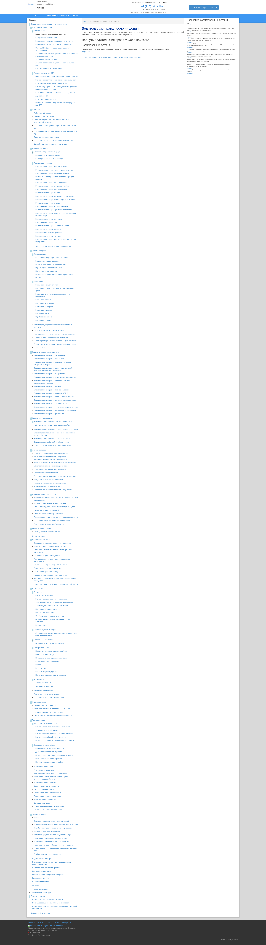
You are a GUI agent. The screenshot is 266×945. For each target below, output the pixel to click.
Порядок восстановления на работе (49, 762)
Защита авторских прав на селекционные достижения (55, 400)
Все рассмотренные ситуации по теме (111, 57)
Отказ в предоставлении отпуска (46, 786)
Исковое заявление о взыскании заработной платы (55, 740)
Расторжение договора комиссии (48, 236)
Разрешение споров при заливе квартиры (51, 257)
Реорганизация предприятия (45, 799)
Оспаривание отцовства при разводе (49, 643)
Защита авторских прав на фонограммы (49, 413)
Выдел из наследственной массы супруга (50, 546)
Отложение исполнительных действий (48, 510)
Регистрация (66, 923)
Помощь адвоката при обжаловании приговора (50, 903)
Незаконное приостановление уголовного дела (52, 841)
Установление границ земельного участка (50, 483)
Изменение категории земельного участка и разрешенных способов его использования (51, 457)
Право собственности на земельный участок (51, 453)
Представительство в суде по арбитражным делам (53, 140)
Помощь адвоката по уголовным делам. (47, 899)
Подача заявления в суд (41, 858)
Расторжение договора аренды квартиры (51, 189)
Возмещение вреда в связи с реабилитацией (51, 821)
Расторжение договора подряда (47, 203)
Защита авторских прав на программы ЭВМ (51, 393)
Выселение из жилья (43, 320)
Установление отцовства (43, 690)
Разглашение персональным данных (48, 796)
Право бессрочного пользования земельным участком (55, 476)
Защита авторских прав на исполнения (49, 359)
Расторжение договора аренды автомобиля (52, 186)
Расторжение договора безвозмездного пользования (55, 199)
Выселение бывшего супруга (46, 285)
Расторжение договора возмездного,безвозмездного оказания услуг (55, 214)
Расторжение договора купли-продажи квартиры (54, 170)
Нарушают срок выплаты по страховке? (49, 712)
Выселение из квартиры (44, 306)
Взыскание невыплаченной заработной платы (53, 727)
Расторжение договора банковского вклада (52, 226)
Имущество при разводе (44, 654)
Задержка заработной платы (46, 730)
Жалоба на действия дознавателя (47, 831)
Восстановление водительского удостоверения (53, 44)
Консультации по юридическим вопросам (48, 874)
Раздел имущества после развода (47, 694)
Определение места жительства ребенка (49, 697)
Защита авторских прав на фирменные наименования (55, 410)
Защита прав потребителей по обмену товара (51, 442)
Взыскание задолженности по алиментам (51, 599)
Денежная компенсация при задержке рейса (52, 425)
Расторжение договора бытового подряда (51, 206)
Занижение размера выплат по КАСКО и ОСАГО (52, 709)
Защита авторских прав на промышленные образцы (54, 396)
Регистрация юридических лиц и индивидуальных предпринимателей (51, 863)
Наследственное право (41, 539)
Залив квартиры (40, 254)
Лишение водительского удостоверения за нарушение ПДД (56, 64)
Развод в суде (40, 668)
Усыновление (39, 679)
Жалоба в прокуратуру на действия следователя (53, 828)
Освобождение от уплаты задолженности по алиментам (52, 620)
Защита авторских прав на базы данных (49, 355)
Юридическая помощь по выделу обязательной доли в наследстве (55, 579)
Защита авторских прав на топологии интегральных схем (56, 407)
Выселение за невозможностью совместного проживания (52, 295)
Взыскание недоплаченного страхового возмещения (55, 80)
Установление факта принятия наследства (50, 575)
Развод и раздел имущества (46, 671)
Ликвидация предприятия (44, 770)
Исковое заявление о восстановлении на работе (54, 755)
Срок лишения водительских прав (48, 68)
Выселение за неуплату (44, 303)
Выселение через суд (43, 310)
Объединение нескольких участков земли (50, 469)
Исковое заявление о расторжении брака (51, 658)
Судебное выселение (43, 317)
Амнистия (37, 817)
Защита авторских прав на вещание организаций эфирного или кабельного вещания (53, 369)
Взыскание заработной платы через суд (50, 737)
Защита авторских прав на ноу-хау (47, 386)
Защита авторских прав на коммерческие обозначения (55, 377)
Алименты (38, 592)
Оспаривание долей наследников (47, 555)
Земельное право (39, 450)
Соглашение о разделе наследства (47, 571)
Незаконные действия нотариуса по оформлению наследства (53, 551)
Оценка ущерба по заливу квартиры (49, 267)
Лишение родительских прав (45, 629)
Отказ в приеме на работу (44, 789)
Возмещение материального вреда (49, 158)
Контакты (40, 923)
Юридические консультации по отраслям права (49, 24)
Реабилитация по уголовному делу (47, 854)
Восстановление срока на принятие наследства (52, 543)
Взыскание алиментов (44, 595)
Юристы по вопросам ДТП (45, 99)
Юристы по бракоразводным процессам (50, 675)
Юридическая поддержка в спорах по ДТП (51, 83)
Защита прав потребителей (43, 418)
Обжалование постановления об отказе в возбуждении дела (55, 849)
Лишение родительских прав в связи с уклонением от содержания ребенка (56, 634)
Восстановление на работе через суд (49, 748)
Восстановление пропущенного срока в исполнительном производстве (56, 498)
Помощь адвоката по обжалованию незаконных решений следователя (54, 907)
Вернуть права (39, 30)
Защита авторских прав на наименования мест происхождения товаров (52, 381)
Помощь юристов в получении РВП (47, 531)
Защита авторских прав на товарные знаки (50, 403)
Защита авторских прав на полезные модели (51, 390)
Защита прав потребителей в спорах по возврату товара (56, 429)
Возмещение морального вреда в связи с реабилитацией (56, 824)
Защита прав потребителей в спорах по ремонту (52, 438)
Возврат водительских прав (46, 37)
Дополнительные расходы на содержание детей (54, 602)
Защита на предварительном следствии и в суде (52, 834)
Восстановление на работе (44, 745)
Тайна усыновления (43, 683)
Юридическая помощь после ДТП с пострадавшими (55, 92)
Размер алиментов (42, 625)
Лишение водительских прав (46, 59)
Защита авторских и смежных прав (45, 352)
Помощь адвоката (38, 896)
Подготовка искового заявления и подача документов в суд (55, 132)
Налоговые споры (39, 536)
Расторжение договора (43, 163)
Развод (38, 664)
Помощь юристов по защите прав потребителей (52, 445)
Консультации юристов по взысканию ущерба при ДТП (56, 76)
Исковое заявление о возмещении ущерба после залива (54, 275)
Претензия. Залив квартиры (46, 271)
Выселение (38, 281)
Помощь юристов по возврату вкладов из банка (52, 246)
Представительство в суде (41, 892)
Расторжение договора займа (46, 222)
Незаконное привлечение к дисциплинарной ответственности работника (51, 777)
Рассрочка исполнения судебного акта (48, 524)
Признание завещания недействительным (50, 565)
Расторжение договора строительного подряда (53, 210)
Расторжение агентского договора (48, 232)
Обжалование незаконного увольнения (49, 806)
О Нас (49, 923)
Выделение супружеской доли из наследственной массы (56, 584)
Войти (56, 923)
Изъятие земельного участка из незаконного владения (55, 462)
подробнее (86, 51)
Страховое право (39, 702)
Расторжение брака (41, 647)
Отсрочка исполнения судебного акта (48, 513)
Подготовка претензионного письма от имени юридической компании (51, 120)
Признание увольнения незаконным (48, 810)
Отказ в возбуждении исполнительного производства (54, 507)
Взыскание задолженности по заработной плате (54, 733)
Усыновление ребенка (44, 686)
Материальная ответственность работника (50, 773)
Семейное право (38, 588)
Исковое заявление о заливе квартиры (50, 264)
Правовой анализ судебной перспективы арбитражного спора (55, 126)
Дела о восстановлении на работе (48, 751)
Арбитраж (36, 109)
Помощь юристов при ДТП (44, 73)
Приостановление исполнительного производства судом (56, 517)
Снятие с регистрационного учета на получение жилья (55, 340)
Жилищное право (39, 250)
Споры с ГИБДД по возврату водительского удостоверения (52, 49)
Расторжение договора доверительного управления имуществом (55, 240)
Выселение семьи (42, 313)
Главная (86, 21)
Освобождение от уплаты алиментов (49, 616)
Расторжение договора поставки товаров (51, 182)
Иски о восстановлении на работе (48, 758)
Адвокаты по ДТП (42, 96)
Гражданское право (39, 148)
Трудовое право (38, 720)
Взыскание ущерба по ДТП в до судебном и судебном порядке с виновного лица (56, 87)
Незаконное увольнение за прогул (47, 782)
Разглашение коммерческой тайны (47, 792)
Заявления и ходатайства (44, 116)
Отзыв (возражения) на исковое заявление (50, 144)
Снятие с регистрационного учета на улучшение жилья (55, 344)
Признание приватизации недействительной (51, 337)
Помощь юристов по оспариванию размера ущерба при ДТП (55, 103)
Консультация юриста (40, 878)
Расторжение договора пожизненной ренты (52, 173)
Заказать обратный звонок (205, 7)
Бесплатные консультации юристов (46, 867)
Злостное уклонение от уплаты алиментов (51, 605)
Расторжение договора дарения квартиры (51, 166)
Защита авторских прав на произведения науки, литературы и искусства (52, 363)
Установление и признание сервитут (48, 486)
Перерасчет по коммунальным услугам (49, 330)
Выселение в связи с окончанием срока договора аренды (54, 289)
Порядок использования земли (46, 472)
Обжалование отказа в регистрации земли (50, 466)
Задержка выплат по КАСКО (45, 705)
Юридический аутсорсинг (40, 913)
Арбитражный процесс (42, 113)
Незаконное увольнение (43, 766)
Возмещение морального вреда (47, 155)
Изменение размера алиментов (47, 609)
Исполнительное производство (44, 494)
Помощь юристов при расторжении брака (51, 651)
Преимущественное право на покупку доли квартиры (54, 334)
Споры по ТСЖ (40, 347)
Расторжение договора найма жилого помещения (54, 196)
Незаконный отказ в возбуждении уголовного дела (53, 845)
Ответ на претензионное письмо (46, 137)
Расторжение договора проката (47, 192)
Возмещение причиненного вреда (47, 152)
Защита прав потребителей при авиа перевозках (53, 421)
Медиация (35, 886)
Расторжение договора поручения (48, 229)
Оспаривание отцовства (43, 640)
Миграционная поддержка (42, 528)
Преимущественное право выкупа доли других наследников (52, 560)
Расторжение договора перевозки (48, 219)
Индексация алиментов (44, 612)
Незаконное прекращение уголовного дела (50, 838)
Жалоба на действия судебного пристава (50, 503)
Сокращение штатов (42, 803)
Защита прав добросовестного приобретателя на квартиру (53, 325)
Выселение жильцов (43, 300)
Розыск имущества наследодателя (47, 568)
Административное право (42, 27)
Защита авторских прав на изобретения (49, 373)
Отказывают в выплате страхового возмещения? (53, 715)
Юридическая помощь (40, 881)
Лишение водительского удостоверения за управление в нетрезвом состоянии (56, 54)
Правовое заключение (39, 889)
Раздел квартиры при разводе (47, 661)
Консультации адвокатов (41, 871)
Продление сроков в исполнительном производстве (54, 520)
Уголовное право (39, 814)
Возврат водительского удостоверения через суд (54, 41)
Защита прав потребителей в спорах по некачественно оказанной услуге (55, 434)
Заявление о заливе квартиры (47, 261)
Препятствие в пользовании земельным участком (53, 489)
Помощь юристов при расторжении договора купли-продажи (55, 178)
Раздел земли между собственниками (48, 479)
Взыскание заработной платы (45, 723)
